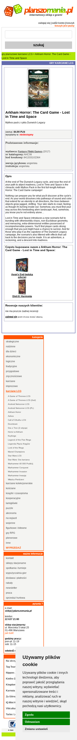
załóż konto (58, 23)
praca (9, 592)
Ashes (11, 416)
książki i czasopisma (17, 493)
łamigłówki (11, 503)
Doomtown (13, 424)
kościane (11, 488)
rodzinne (10, 346)
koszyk (70, 23)
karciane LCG (25, 54)
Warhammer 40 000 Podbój (20, 464)
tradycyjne (11, 366)
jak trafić (9, 633)
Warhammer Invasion (17, 471)
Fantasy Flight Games (30, 151)
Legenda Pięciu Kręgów (19, 444)
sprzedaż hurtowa (15, 597)
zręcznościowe (14, 376)
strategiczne (12, 341)
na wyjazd (11, 518)
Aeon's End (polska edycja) (22, 276)
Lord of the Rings (16, 448)
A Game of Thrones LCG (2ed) (22, 400)
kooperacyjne (13, 498)
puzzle (9, 508)
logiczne (10, 361)
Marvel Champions (16, 452)
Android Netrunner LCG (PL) (21, 408)
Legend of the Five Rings (19, 440)
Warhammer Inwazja (17, 475)
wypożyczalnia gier (16, 573)
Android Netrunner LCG (18, 404)
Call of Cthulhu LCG (17, 420)
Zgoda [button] (29, 714)
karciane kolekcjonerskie (19, 483)
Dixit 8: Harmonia (22, 296)
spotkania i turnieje (16, 568)
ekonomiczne (13, 356)
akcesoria (11, 513)
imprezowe (12, 386)
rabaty (9, 583)
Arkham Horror (14, 412)
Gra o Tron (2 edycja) (17, 428)
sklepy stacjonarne (16, 563)
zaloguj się (44, 23)
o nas (10, 730)
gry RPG (10, 533)
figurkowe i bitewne (16, 528)
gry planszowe (9, 54)
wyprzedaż (13, 547)
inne (8, 542)
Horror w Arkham (15, 432)
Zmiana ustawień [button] (36, 728)
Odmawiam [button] (32, 721)
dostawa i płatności (16, 578)
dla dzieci (11, 351)
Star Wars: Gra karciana (19, 460)
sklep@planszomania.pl (18, 610)
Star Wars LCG (15, 456)
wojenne (10, 523)
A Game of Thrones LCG (19, 396)
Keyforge (12, 436)
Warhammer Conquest (18, 467)
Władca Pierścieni (16, 479)
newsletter (11, 587)
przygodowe (12, 371)
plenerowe (11, 538)
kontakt (10, 558)
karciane (10, 381)
